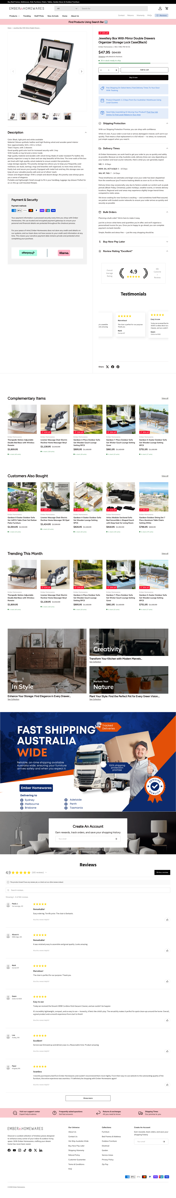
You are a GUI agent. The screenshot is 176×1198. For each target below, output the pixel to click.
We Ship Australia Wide (78, 1141)
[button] (167, 8)
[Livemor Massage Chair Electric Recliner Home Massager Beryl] (55, 419)
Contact (121, 15)
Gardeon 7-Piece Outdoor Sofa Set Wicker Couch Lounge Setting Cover (120, 442)
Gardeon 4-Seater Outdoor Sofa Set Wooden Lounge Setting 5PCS (87, 520)
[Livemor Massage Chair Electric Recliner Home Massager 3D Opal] (55, 496)
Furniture (105, 1132)
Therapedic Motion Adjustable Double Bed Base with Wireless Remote (21, 442)
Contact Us (72, 1136)
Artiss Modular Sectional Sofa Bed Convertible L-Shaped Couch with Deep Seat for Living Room (120, 520)
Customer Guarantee (76, 1159)
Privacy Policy (108, 1159)
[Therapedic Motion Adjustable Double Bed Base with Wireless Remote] (22, 419)
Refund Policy (74, 1155)
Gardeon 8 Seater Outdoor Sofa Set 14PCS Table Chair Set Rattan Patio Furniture (22, 520)
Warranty (141, 15)
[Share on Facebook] (112, 366)
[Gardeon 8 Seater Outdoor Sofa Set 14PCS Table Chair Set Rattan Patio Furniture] (22, 496)
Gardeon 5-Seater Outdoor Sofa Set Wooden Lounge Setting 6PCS (153, 442)
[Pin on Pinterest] (118, 366)
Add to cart (144, 70)
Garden (105, 1150)
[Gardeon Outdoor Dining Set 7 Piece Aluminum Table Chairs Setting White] (153, 496)
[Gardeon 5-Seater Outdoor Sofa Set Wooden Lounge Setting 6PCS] (153, 419)
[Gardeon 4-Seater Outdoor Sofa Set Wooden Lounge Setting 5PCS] (88, 496)
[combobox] (101, 8)
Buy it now (133, 77)
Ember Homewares (106, 47)
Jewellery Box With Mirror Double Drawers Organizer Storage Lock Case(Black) (27, 28)
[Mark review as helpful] (167, 920)
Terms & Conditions (76, 1164)
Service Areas (107, 1155)
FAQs (149, 15)
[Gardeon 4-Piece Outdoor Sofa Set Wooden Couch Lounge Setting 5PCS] (88, 419)
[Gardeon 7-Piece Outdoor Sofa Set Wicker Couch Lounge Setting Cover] (120, 419)
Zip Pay (105, 1164)
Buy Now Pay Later (76, 1146)
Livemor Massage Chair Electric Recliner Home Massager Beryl (54, 441)
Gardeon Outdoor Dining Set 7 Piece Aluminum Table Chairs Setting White (152, 520)
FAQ (70, 1169)
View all (165, 398)
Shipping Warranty (76, 1150)
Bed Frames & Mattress (111, 1136)
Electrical (105, 1146)
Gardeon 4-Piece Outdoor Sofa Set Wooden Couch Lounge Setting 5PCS (87, 442)
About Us (72, 1132)
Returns (130, 15)
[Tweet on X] (107, 366)
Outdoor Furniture (109, 1141)
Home (9, 28)
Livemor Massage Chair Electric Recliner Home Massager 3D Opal (55, 518)
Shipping (102, 56)
